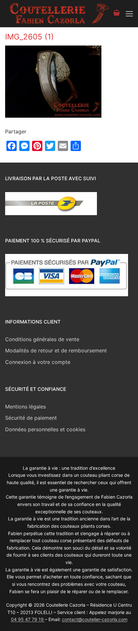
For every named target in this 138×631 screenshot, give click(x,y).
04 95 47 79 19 (28, 619)
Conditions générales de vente (42, 339)
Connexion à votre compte (37, 362)
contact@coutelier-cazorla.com (94, 619)
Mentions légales (25, 406)
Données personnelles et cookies (45, 429)
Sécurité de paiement (31, 418)
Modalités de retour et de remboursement (56, 350)
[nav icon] (129, 14)
